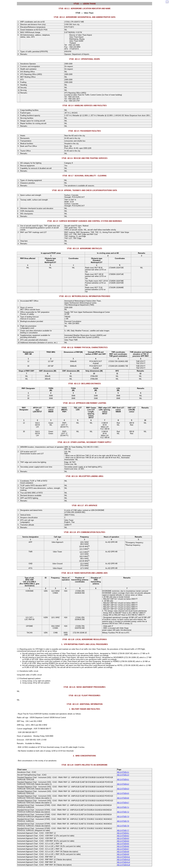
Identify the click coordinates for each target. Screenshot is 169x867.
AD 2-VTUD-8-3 (123, 838)
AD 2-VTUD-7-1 (123, 807)
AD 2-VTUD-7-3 (123, 817)
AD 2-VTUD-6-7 (123, 803)
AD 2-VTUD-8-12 (123, 860)
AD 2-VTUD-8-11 (123, 857)
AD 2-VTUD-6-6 (123, 798)
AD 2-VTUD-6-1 (123, 779)
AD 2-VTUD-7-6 (123, 826)
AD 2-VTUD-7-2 (123, 812)
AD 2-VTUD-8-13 (123, 862)
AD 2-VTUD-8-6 (123, 846)
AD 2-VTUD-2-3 (123, 775)
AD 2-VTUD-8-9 (123, 854)
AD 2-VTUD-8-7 (123, 849)
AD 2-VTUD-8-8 (123, 852)
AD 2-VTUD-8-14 (123, 865)
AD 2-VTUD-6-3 (123, 789)
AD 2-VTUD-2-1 (123, 772)
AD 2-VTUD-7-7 (123, 830)
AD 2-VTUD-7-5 (123, 821)
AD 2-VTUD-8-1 (123, 833)
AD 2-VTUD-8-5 (123, 844)
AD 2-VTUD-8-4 (123, 841)
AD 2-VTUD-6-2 (123, 784)
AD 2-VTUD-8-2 (123, 836)
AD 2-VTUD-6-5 (123, 793)
